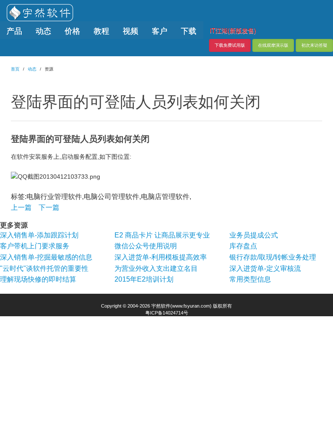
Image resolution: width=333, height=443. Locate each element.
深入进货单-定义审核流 (265, 268)
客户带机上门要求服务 (34, 246)
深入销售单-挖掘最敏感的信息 (46, 257)
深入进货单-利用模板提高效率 (160, 257)
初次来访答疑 (314, 45)
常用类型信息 (250, 279)
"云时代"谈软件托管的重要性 (44, 268)
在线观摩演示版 (273, 45)
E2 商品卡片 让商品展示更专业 (162, 235)
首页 (15, 69)
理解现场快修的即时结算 (38, 279)
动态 (32, 69)
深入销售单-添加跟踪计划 (39, 235)
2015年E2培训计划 (143, 279)
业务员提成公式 (253, 235)
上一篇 (21, 207)
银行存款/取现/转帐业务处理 (272, 257)
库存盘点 (243, 246)
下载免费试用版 (230, 45)
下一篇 (49, 207)
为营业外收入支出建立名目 (156, 268)
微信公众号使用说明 (145, 246)
